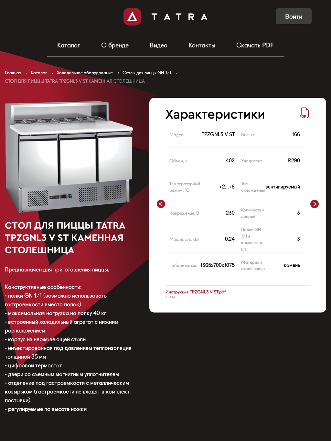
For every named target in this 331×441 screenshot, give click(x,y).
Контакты (201, 45)
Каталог (68, 45)
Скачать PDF (255, 45)
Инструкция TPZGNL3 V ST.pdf (196, 291)
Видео (158, 45)
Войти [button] (293, 16)
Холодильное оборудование (85, 72)
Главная (13, 72)
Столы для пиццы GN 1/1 (147, 72)
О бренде (115, 45)
